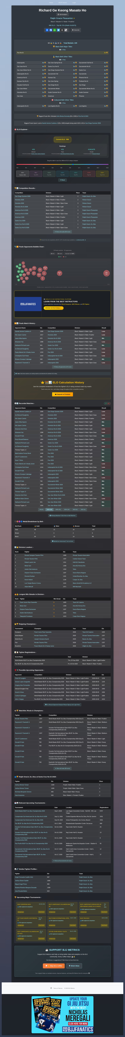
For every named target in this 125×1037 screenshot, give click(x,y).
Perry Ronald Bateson (21, 439)
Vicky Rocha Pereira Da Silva (67, 153)
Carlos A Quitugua (20, 695)
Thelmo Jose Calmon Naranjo (38, 153)
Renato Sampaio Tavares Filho (34, 555)
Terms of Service (58, 988)
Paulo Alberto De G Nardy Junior (25, 352)
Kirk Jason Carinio (20, 335)
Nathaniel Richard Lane (22, 345)
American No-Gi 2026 (21, 210)
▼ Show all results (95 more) (62, 231)
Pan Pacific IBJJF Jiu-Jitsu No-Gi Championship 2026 (31, 843)
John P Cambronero (21, 457)
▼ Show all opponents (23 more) (62, 367)
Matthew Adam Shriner (22, 498)
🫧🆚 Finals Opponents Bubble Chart (29, 247)
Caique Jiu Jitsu (78, 579)
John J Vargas (19, 699)
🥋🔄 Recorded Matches (24, 403)
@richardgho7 (63, 14)
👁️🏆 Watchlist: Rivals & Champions (29, 711)
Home (51, 2)
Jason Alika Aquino (21, 338)
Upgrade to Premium (63, 394)
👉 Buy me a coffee (55, 966)
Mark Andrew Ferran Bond (23, 453)
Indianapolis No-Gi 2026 (55, 355)
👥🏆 (35, 777)
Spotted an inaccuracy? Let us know (63, 541)
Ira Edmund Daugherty (22, 349)
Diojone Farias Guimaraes (33, 572)
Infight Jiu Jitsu (86, 646)
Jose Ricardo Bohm (21, 891)
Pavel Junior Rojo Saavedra (28, 602)
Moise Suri (28, 565)
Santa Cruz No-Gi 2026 (22, 224)
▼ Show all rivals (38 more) (62, 768)
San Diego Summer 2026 (22, 196)
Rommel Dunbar (30, 576)
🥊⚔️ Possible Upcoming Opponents (29, 670)
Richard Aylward (96, 153)
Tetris (74, 569)
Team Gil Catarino (78, 602)
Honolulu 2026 (19, 199)
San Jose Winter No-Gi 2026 (56, 495)
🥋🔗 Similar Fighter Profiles (26, 869)
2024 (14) (66, 509)
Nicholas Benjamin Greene (23, 792)
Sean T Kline (19, 460)
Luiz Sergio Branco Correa (33, 583)
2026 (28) (49, 509)
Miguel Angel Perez (21, 884)
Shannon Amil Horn (21, 429)
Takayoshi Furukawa (26, 616)
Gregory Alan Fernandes (22, 685)
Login (74, 2)
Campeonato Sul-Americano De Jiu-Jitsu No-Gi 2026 (31, 816)
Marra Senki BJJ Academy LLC (82, 583)
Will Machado (77, 586)
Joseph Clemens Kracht (41, 639)
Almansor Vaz (19, 342)
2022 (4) (83, 509)
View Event (41, 912)
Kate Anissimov (19, 795)
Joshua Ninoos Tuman (22, 785)
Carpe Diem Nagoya (79, 616)
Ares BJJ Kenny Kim (79, 565)
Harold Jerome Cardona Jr (23, 331)
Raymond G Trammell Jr (22, 362)
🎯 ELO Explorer (21, 129)
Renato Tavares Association (81, 555)
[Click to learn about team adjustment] (74, 18)
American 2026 (19, 217)
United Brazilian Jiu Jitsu (80, 576)
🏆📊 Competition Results (25, 188)
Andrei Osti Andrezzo (31, 569)
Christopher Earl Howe (22, 355)
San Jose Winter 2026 (54, 498)
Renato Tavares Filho (31, 559)
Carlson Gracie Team (79, 559)
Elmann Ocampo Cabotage (23, 359)
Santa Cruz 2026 (20, 220)
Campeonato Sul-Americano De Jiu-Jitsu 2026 (29, 820)
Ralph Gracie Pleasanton (61, 18)
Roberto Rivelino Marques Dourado (25, 887)
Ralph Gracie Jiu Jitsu (89, 196)
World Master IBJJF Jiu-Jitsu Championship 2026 (30, 811)
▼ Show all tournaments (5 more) (62, 860)
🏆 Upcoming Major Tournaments (27, 897)
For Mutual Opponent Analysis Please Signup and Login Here (63, 704)
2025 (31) (58, 509)
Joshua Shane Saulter (21, 880)
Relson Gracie (86, 199)
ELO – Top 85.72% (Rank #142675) (62, 25)
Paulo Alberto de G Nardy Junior (25, 463)
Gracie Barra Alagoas (79, 572)
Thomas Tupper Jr (20, 491)
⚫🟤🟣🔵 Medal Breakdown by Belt (29, 521)
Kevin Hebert (29, 579)
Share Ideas (75, 966)
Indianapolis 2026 (53, 359)
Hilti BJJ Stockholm (79, 562)
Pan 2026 (51, 352)
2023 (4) (75, 509)
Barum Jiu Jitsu (87, 639)
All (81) (41, 509)
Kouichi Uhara (19, 692)
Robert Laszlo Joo (30, 562)
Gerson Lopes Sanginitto (22, 681)
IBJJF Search (63, 2)
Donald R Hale (19, 436)
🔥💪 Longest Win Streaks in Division (29, 594)
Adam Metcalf (29, 586)
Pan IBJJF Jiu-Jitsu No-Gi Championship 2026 (29, 823)
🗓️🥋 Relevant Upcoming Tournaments (30, 803)
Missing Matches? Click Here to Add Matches (63, 515)
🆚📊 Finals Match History (25, 323)
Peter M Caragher (20, 678)
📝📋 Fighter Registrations (25, 652)
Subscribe (76, 30)
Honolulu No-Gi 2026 (21, 206)
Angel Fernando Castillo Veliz (24, 877)
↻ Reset (62, 180)
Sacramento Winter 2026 (55, 484)
